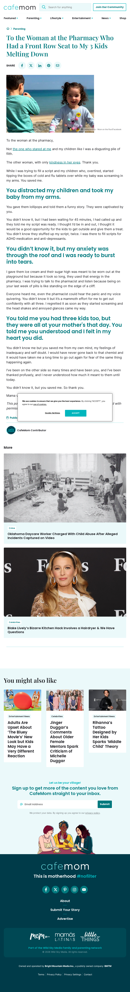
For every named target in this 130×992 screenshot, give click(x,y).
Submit (105, 804)
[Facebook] (46, 889)
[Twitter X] (55, 889)
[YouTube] (84, 889)
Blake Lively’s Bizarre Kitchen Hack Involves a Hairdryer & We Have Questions (61, 630)
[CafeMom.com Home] (20, 7)
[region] (65, 407)
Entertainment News (19, 716)
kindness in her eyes (64, 162)
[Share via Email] (57, 65)
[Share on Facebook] (22, 65)
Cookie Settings (52, 413)
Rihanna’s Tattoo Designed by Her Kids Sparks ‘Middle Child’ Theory (107, 734)
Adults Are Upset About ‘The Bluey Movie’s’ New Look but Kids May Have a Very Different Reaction (21, 739)
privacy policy (92, 813)
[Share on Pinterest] (48, 65)
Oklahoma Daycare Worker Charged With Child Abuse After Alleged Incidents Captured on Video (63, 536)
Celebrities (14, 622)
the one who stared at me (32, 149)
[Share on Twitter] (31, 65)
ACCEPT (75, 413)
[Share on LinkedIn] (40, 65)
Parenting (19, 28)
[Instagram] (74, 889)
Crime (12, 528)
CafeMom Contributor (31, 430)
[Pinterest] (65, 889)
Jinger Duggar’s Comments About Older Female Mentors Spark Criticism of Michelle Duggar (64, 741)
